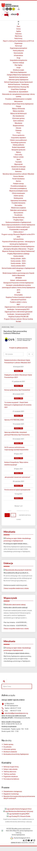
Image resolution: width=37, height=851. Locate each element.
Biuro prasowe (18, 212)
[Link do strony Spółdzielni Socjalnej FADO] (18, 814)
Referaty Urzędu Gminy (11, 767)
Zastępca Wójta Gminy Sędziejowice (18, 75)
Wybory (18, 152)
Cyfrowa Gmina (18, 239)
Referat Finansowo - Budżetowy (18, 84)
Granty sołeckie (18, 256)
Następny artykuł (25, 515)
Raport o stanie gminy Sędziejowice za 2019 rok (18, 41)
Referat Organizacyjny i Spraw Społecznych (18, 82)
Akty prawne (18, 101)
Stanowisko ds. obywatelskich (18, 92)
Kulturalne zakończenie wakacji (15, 607)
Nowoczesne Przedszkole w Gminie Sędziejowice (18, 246)
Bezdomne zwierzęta (18, 167)
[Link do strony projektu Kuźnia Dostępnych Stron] (18, 809)
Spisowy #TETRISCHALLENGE (14, 420)
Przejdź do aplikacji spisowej (18, 348)
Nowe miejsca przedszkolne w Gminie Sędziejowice (18, 225)
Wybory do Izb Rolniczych (18, 113)
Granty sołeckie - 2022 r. (18, 261)
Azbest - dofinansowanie (18, 280)
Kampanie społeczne (18, 150)
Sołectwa (18, 34)
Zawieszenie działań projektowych (18, 227)
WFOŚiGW (18, 278)
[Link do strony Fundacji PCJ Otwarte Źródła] (18, 816)
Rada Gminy (18, 38)
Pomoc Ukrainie (18, 176)
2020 (18, 292)
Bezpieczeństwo (18, 125)
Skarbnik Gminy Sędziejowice (18, 77)
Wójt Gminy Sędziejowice (18, 72)
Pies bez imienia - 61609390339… (15, 622)
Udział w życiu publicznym (18, 140)
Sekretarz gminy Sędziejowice (18, 79)
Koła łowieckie (18, 53)
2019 (18, 290)
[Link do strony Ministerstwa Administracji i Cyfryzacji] (18, 811)
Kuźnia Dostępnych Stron (22, 838)
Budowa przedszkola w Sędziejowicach (18, 222)
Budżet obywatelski (18, 147)
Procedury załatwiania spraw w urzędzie (18, 99)
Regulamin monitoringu (11, 794)
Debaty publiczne (18, 145)
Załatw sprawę (18, 195)
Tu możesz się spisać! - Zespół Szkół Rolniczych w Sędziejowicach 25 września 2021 (17, 405)
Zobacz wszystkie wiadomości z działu (16, 588)
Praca (18, 133)
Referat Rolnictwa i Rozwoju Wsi (18, 87)
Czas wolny (18, 154)
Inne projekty (18, 295)
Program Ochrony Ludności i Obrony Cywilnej (18, 319)
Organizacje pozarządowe (18, 48)
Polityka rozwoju (18, 183)
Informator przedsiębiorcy (18, 188)
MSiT (18, 304)
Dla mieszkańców (18, 116)
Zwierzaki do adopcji (18, 169)
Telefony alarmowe (10, 771)
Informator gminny (18, 118)
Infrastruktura (18, 55)
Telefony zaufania (9, 774)
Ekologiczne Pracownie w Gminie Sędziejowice (18, 283)
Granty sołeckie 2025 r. (18, 266)
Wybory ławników (18, 111)
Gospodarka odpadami (18, 137)
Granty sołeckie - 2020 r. (18, 258)
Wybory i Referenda (18, 108)
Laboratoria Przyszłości (18, 299)
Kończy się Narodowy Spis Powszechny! (17, 390)
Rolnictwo (18, 171)
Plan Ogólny (18, 65)
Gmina (18, 29)
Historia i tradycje (18, 62)
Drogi (18, 58)
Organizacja (18, 43)
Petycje (18, 106)
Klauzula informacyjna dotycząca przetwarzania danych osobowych (19, 797)
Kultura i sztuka (18, 157)
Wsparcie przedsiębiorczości (18, 191)
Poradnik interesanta (18, 203)
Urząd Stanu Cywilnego (18, 89)
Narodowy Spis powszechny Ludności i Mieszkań (18, 174)
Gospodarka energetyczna (18, 60)
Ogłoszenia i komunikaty (18, 200)
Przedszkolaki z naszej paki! (18, 229)
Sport (18, 159)
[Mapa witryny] (18, 9)
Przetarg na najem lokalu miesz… (16, 543)
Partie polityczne (18, 50)
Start (18, 26)
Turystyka (18, 162)
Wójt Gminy (18, 36)
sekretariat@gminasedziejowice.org (16, 713)
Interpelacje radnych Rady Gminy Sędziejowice (18, 104)
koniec (19, 519)
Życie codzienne (18, 121)
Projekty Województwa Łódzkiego (18, 254)
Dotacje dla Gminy (18, 217)
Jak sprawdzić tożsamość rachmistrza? (17, 477)
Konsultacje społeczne (18, 142)
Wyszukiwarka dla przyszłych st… (16, 573)
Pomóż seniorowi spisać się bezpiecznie (17, 490)
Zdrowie (18, 128)
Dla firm (18, 181)
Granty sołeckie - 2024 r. (18, 263)
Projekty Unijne (18, 220)
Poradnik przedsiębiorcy (18, 186)
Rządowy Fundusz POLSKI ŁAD (18, 316)
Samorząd (18, 46)
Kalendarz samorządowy (18, 210)
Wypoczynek (18, 164)
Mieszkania (18, 123)
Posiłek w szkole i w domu (18, 302)
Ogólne (18, 31)
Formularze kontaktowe (11, 779)
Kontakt (18, 321)
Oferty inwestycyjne (18, 193)
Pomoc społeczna (18, 135)
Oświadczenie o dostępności (13, 791)
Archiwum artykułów (10, 752)
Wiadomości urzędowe (18, 208)
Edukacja (18, 130)
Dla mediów (18, 205)
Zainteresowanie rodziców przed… (16, 585)
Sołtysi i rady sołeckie (10, 769)
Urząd (18, 67)
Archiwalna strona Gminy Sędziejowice (16, 754)
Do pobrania (18, 215)
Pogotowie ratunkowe (11, 776)
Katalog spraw (18, 198)
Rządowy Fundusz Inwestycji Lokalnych (18, 297)
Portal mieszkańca (18, 179)
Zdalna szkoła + (18, 232)
